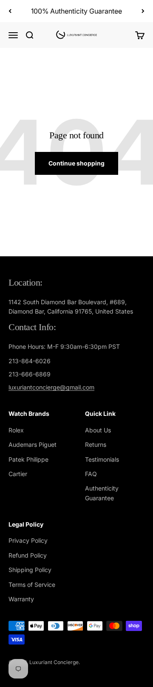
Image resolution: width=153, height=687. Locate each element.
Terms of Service (31, 584)
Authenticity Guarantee (102, 493)
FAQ (91, 473)
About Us (98, 430)
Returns (95, 444)
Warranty (21, 599)
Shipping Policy (29, 569)
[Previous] (9, 11)
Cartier (17, 473)
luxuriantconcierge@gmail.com (51, 387)
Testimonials (102, 459)
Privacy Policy (28, 540)
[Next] (143, 11)
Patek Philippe (28, 459)
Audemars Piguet (32, 444)
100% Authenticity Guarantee (76, 11)
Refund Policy (27, 555)
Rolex (16, 430)
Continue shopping (76, 163)
